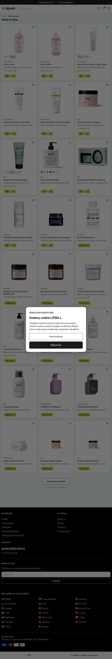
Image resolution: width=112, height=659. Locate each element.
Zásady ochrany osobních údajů (41, 312)
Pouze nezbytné (56, 336)
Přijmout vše (56, 345)
